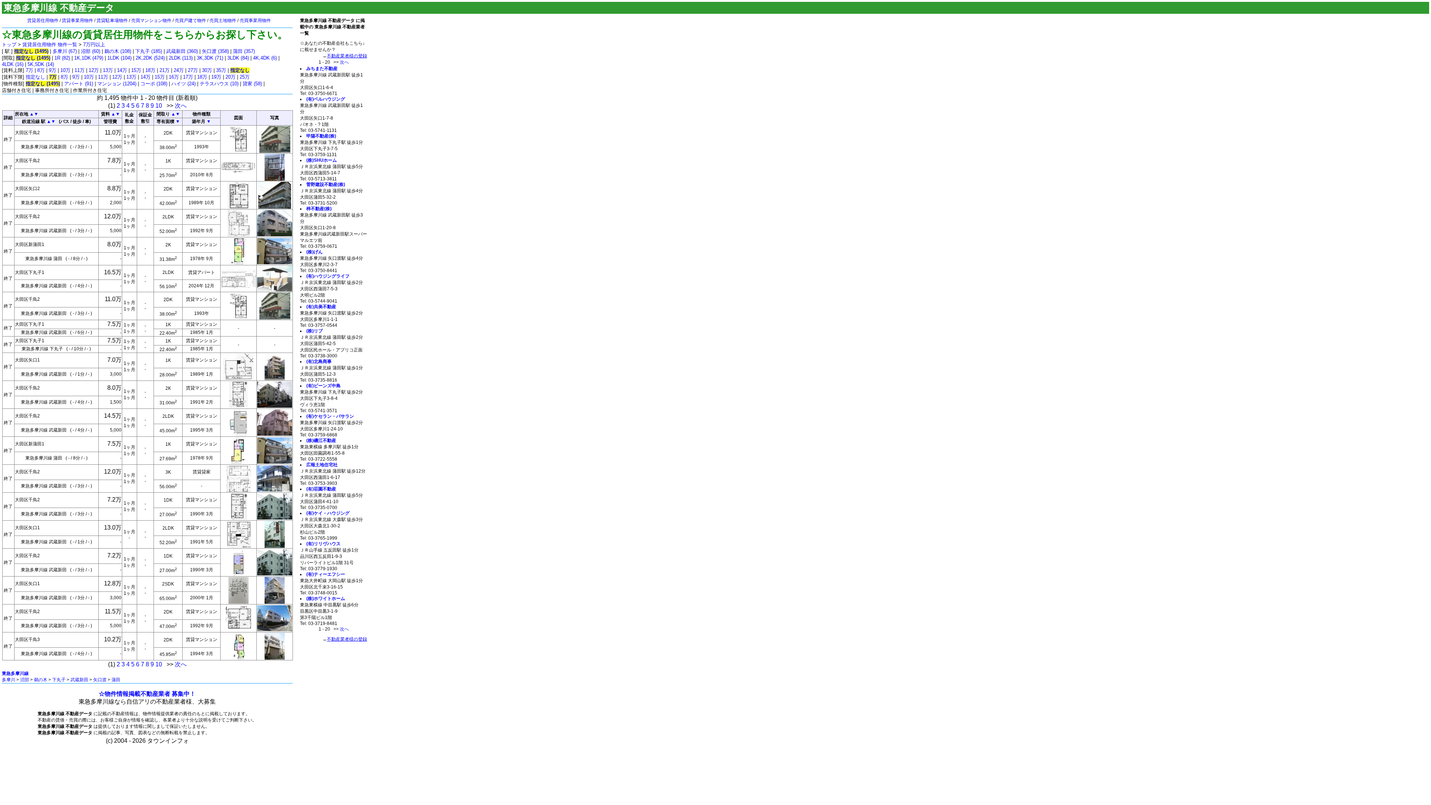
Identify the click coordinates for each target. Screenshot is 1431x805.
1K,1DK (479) (88, 58)
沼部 (24, 679)
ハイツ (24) (183, 83)
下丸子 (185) (148, 51)
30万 (207, 70)
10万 (65, 70)
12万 (94, 70)
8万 (41, 70)
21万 (164, 70)
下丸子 (59, 679)
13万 (108, 70)
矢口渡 (100, 679)
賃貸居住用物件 (43, 20)
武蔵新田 (79, 679)
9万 (52, 70)
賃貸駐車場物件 (112, 20)
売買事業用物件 (255, 20)
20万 (230, 77)
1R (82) (62, 58)
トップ (9, 44)
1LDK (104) (119, 58)
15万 (136, 70)
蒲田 (115, 679)
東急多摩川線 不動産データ (59, 8)
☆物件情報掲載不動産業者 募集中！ (147, 694)
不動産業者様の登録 (347, 56)
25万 (245, 77)
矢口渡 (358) (215, 51)
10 (158, 105)
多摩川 (8, 679)
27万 (193, 70)
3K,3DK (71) (210, 58)
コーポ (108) (153, 83)
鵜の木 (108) (117, 51)
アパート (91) (78, 83)
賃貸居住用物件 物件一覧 (49, 44)
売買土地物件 (222, 20)
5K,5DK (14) (41, 64)
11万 (80, 70)
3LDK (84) (238, 58)
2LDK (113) (181, 58)
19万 (216, 77)
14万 (122, 70)
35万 (221, 70)
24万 (179, 70)
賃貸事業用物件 (77, 20)
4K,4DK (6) (265, 58)
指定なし (35, 77)
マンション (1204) (116, 83)
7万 (29, 70)
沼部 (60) (90, 51)
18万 (150, 70)
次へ (181, 105)
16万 (174, 77)
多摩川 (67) (65, 51)
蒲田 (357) (244, 51)
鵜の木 (40, 679)
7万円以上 (94, 44)
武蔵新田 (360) (182, 51)
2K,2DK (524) (150, 58)
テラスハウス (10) (219, 83)
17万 (188, 77)
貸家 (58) (252, 83)
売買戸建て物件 (190, 20)
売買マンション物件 (151, 20)
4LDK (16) (12, 64)
